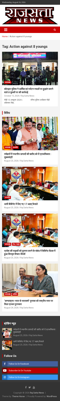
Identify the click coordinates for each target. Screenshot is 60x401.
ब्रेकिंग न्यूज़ (10, 323)
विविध (7, 113)
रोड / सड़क (16, 244)
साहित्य (15, 294)
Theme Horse (18, 396)
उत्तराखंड (7, 82)
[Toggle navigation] (5, 30)
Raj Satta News (27, 96)
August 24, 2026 (11, 308)
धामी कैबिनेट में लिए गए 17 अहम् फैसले (21, 204)
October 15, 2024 (11, 96)
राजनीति (15, 147)
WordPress (52, 396)
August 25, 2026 (11, 161)
